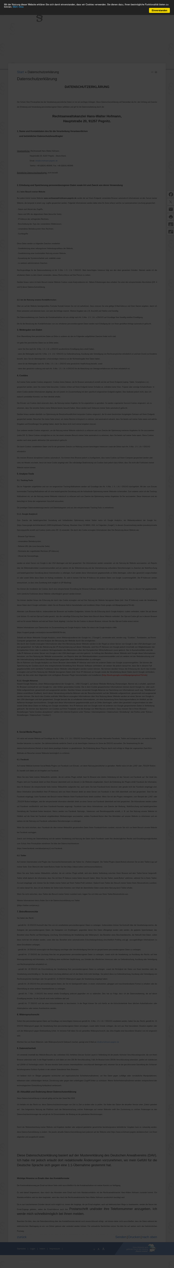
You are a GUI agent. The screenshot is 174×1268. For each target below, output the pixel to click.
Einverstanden (159, 10)
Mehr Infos (18, 6)
